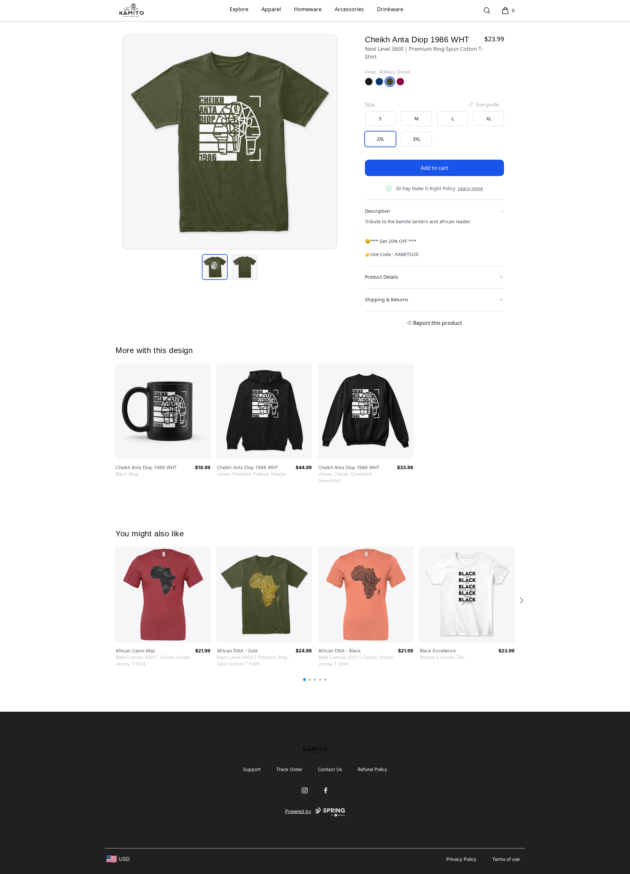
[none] (483, 104)
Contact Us (330, 769)
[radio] (380, 118)
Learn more (470, 188)
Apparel (271, 9)
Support (252, 769)
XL (488, 118)
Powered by (298, 811)
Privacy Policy (461, 859)
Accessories (349, 9)
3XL (416, 139)
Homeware (308, 9)
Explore (239, 9)
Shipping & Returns (386, 299)
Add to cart (434, 167)
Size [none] (370, 104)
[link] (163, 411)
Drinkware (390, 9)
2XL (380, 139)
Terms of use (506, 859)
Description (377, 211)
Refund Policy (372, 769)
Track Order (289, 769)
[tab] (214, 267)
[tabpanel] (229, 141)
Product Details (381, 277)
